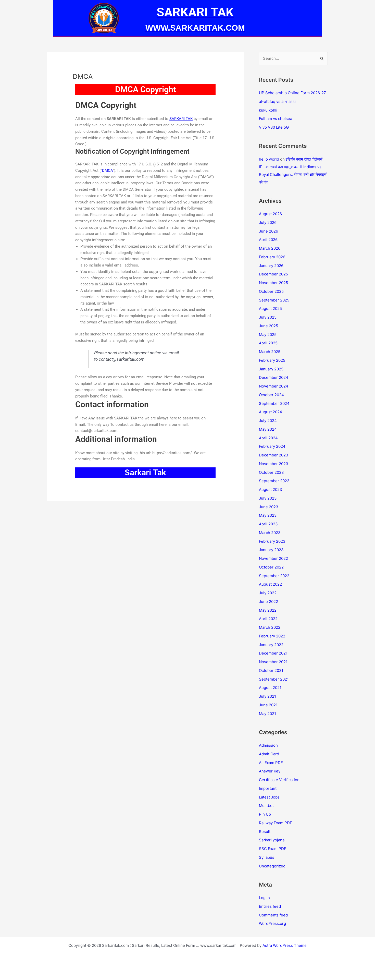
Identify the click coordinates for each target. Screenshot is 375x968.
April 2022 (268, 618)
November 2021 (273, 661)
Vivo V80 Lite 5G (274, 127)
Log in (264, 897)
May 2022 (268, 610)
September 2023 (274, 480)
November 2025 (273, 282)
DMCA (107, 170)
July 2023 (268, 498)
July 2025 (268, 317)
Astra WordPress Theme (284, 945)
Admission (268, 745)
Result (264, 831)
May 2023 (268, 515)
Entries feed (270, 906)
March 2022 (269, 627)
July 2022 (268, 592)
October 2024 (271, 394)
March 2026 (269, 248)
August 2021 (270, 687)
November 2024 (273, 386)
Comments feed (273, 915)
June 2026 (268, 231)
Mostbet (266, 805)
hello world (269, 159)
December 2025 (273, 274)
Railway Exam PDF (275, 822)
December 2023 (273, 455)
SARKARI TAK (181, 118)
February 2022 (272, 636)
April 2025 (268, 343)
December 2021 (273, 653)
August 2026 (270, 213)
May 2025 (268, 334)
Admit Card (269, 754)
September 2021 (274, 679)
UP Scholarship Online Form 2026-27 (292, 92)
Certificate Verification (279, 779)
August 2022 (270, 584)
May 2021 (267, 713)
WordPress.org (272, 923)
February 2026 (272, 257)
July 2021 (267, 696)
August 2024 (270, 411)
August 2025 (270, 308)
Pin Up (265, 814)
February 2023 (272, 541)
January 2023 (271, 549)
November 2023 (273, 463)
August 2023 (270, 489)
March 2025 (269, 351)
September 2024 (274, 403)
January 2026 (271, 265)
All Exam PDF (271, 762)
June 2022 (268, 601)
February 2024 (272, 446)
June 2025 (268, 325)
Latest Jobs (269, 797)
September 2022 (274, 575)
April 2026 (268, 239)
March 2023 (270, 532)
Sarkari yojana (271, 840)
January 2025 (271, 369)
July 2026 (268, 222)
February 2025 (272, 360)
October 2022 (271, 567)
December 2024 (273, 377)
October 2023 (271, 472)
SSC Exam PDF (272, 848)
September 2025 (274, 300)
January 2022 (271, 644)
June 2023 (268, 506)
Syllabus (266, 857)
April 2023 (268, 524)
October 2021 (271, 670)
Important (268, 788)
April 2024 (268, 437)
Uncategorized (272, 866)
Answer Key (269, 771)
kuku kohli (268, 110)
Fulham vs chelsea (275, 118)
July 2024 (268, 420)
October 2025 (271, 291)
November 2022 (273, 558)
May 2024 (268, 429)
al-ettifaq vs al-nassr (277, 101)
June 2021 (268, 705)
